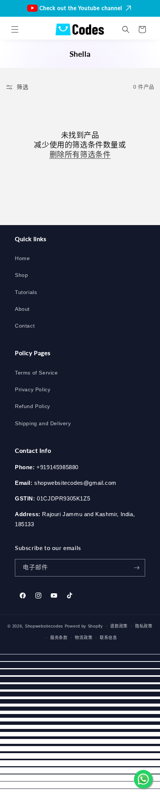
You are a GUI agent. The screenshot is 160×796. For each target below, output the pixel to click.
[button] (15, 29)
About (22, 309)
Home (22, 258)
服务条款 (59, 637)
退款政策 (119, 626)
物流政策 (83, 637)
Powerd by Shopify (84, 626)
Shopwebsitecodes (44, 626)
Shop (21, 275)
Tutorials (26, 292)
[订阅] (136, 568)
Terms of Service (36, 373)
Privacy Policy (32, 389)
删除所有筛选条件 (80, 154)
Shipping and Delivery (43, 423)
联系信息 (108, 637)
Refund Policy (32, 406)
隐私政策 (144, 626)
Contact (25, 326)
